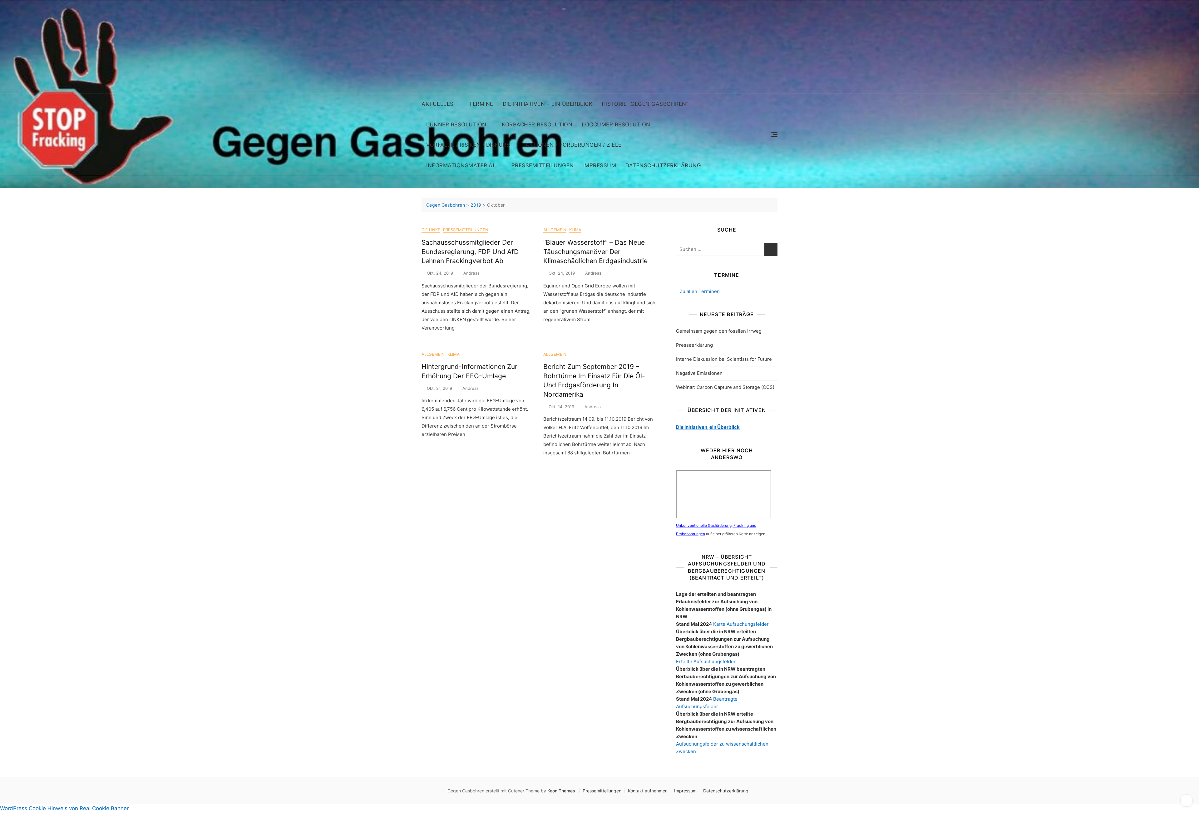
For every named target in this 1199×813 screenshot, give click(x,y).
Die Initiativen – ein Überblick (548, 104)
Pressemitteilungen (542, 165)
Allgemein (554, 229)
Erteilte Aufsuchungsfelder (706, 661)
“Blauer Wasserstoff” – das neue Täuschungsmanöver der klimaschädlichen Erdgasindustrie (595, 251)
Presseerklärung (694, 345)
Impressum (599, 165)
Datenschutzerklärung (663, 165)
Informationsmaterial (461, 165)
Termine (481, 104)
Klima (575, 229)
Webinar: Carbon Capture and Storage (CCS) (725, 387)
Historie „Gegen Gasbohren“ (645, 104)
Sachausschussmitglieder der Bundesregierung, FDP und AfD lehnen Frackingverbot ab (470, 251)
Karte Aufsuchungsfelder (741, 624)
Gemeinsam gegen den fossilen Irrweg (719, 331)
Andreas (471, 273)
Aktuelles (438, 104)
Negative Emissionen (699, 373)
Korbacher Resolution (537, 124)
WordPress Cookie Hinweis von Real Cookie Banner (64, 808)
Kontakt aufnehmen (648, 790)
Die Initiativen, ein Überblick (708, 427)
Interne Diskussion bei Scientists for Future (724, 359)
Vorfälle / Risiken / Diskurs (468, 145)
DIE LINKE (431, 229)
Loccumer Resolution (616, 124)
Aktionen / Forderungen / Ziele (573, 145)
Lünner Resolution (456, 124)
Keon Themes (561, 790)
